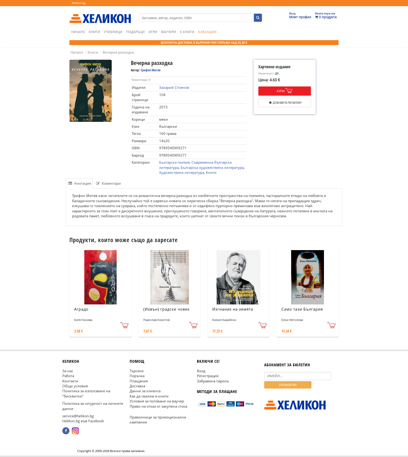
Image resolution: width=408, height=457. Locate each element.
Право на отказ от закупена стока (158, 406)
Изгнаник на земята (232, 309)
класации (207, 32)
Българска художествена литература (212, 167)
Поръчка (137, 376)
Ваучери (168, 32)
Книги (94, 32)
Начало (78, 32)
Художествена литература (181, 172)
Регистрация (207, 376)
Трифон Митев (150, 70)
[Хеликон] (100, 14)
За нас (67, 370)
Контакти (70, 381)
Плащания (139, 381)
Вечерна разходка (118, 52)
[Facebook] (65, 430)
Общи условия (75, 386)
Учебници (113, 32)
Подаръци (135, 32)
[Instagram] (75, 430)
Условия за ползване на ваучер (157, 401)
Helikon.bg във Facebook (83, 421)
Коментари (111, 183)
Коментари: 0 (141, 80)
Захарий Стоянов (174, 87)
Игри (153, 32)
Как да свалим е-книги (149, 396)
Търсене (137, 370)
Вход (201, 370)
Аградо (81, 309)
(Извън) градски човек (166, 309)
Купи (281, 91)
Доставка (137, 386)
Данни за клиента (145, 391)
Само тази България (302, 309)
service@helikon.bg (78, 416)
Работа (68, 376)
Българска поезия (174, 162)
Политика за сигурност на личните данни (92, 406)
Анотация (82, 183)
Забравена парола (213, 381)
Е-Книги (187, 32)
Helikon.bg (79, 3)
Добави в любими (287, 102)
